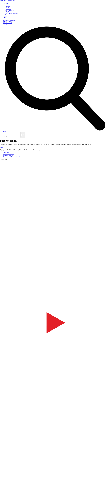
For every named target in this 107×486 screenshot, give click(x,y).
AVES (7, 7)
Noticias (5, 16)
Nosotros (5, 3)
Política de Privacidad (8, 154)
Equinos (8, 11)
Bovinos (8, 6)
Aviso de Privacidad (8, 155)
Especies (5, 4)
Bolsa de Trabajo (7, 21)
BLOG (5, 14)
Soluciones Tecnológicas (9, 20)
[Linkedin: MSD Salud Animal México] (53, 483)
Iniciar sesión (6, 25)
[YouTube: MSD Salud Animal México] (53, 375)
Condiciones (6, 152)
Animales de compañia (12, 13)
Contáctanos (6, 17)
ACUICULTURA (10, 10)
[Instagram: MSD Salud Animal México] (1, 485)
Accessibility (6, 156)
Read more (2, 147)
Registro (5, 24)
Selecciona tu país (7, 23)
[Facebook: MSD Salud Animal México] (53, 268)
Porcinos (8, 9)
